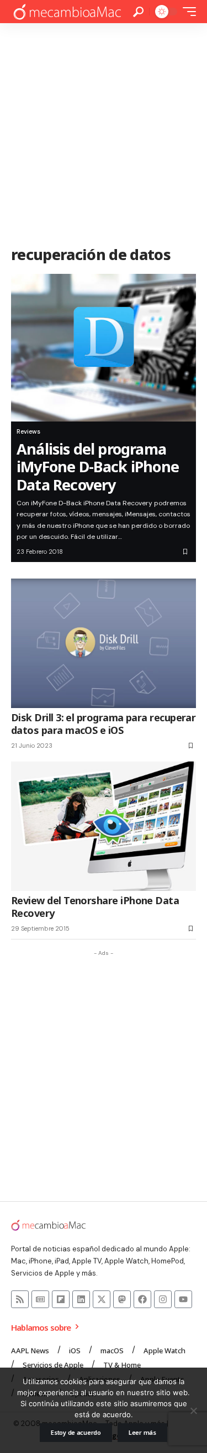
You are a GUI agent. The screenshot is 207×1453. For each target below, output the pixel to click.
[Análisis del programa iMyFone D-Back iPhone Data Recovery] (103, 348)
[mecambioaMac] (67, 11)
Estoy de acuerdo (76, 1432)
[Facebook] (142, 1299)
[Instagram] (163, 1299)
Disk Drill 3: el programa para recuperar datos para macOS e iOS (103, 724)
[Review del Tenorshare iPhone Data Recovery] (103, 826)
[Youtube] (183, 1299)
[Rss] (20, 1299)
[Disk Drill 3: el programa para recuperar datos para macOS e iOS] (103, 643)
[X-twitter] (101, 1299)
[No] (193, 1410)
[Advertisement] (103, 132)
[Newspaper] (40, 1299)
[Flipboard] (61, 1299)
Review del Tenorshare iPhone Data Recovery (95, 907)
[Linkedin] (81, 1299)
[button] (138, 12)
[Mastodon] (122, 1299)
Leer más (142, 1432)
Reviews (28, 431)
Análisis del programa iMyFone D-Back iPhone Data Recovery (98, 467)
